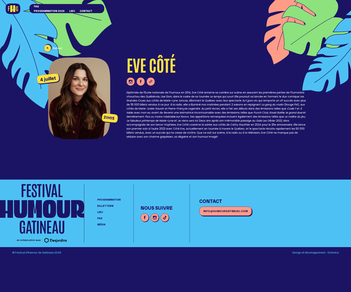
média (101, 224)
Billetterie (105, 206)
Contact (86, 11)
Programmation (109, 199)
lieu (72, 11)
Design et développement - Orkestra (315, 252)
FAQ (36, 6)
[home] (16, 9)
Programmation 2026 (49, 11)
